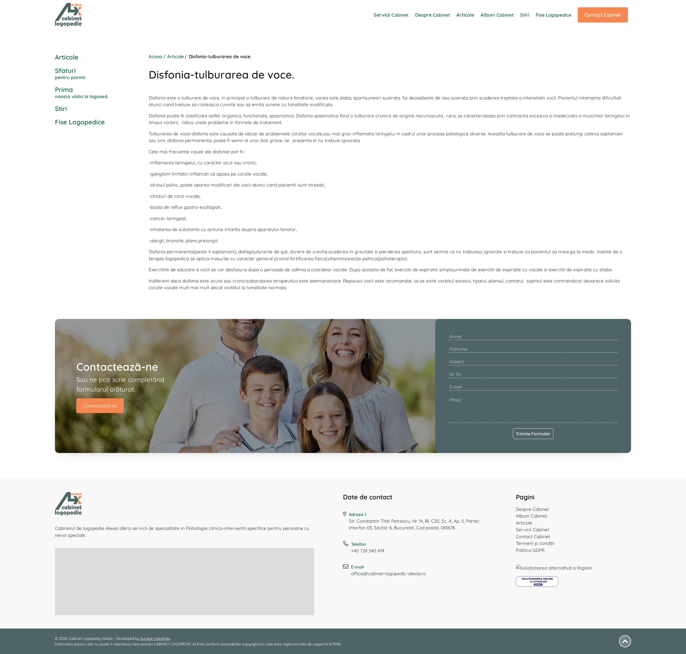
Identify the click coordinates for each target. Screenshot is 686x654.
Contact (533, 536)
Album (497, 15)
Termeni (535, 543)
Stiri (524, 15)
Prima (82, 92)
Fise (553, 15)
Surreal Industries (155, 638)
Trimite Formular (533, 433)
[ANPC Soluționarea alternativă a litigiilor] (554, 569)
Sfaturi (70, 73)
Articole (465, 15)
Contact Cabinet (602, 15)
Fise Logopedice (80, 122)
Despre (432, 15)
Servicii (391, 15)
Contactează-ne (100, 405)
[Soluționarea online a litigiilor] (537, 583)
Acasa (155, 56)
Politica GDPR (530, 550)
